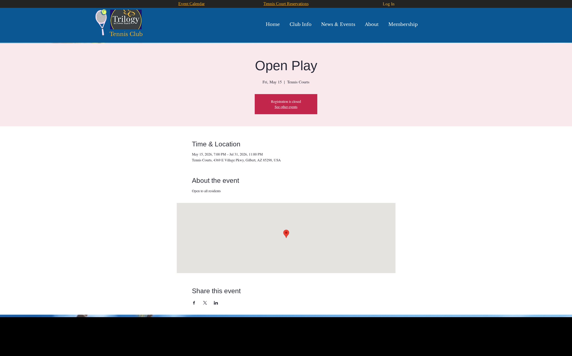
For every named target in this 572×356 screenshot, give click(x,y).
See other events (286, 106)
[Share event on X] (205, 303)
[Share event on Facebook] (194, 303)
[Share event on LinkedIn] (216, 303)
